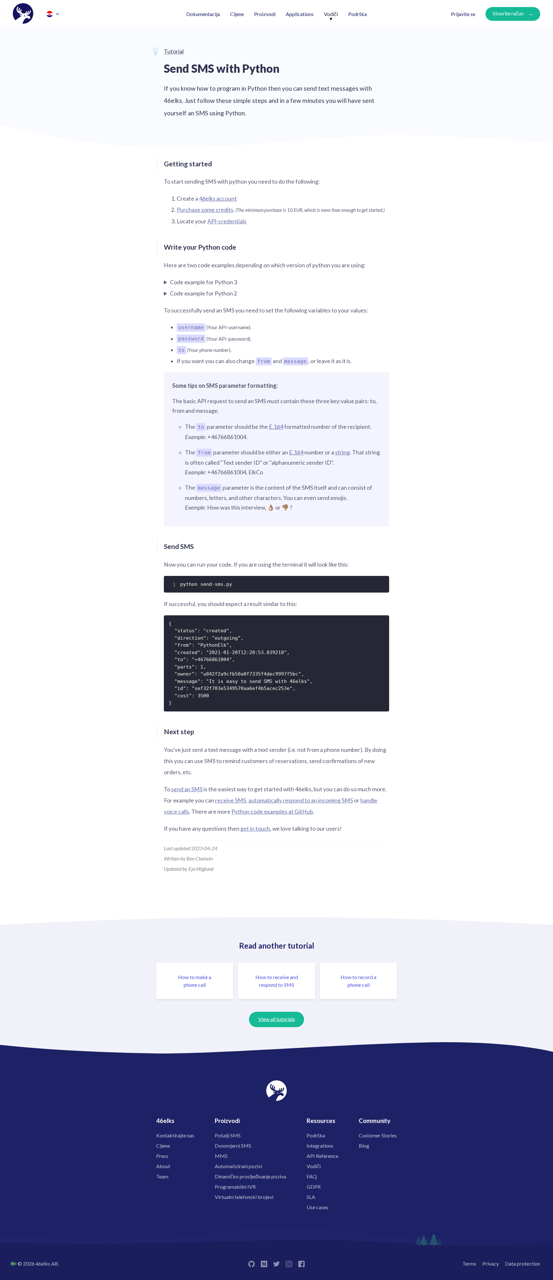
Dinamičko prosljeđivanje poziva (250, 1176)
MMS (221, 1156)
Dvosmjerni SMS (233, 1146)
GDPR (314, 1187)
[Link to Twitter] (276, 1263)
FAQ (312, 1176)
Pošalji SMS (228, 1135)
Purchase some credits (205, 209)
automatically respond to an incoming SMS (300, 800)
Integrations (320, 1146)
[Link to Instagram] (289, 1263)
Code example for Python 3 (203, 282)
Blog (364, 1146)
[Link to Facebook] (301, 1263)
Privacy (490, 1263)
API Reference (322, 1156)
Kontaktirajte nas (175, 1135)
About (163, 1166)
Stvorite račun (508, 13)
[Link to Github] (251, 1263)
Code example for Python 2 (203, 293)
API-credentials (226, 221)
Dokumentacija (203, 14)
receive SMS (230, 800)
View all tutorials (276, 1019)
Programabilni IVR (235, 1187)
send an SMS (187, 789)
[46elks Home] (23, 14)
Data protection (522, 1263)
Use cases (317, 1207)
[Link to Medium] (264, 1263)
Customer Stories (378, 1135)
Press (162, 1156)
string (342, 452)
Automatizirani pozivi (238, 1166)
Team (162, 1176)
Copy (380, 583)
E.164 (276, 426)
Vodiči (331, 14)
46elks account (218, 198)
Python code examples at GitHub (272, 811)
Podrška (357, 14)
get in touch (255, 828)
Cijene (237, 14)
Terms (469, 1263)
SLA (311, 1197)
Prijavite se (463, 14)
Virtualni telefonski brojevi (244, 1197)
